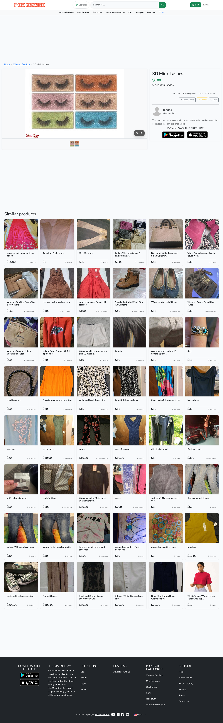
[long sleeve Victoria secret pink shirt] (93, 528)
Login (206, 4)
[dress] (129, 479)
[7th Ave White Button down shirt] (129, 577)
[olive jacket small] (165, 430)
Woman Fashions (66, 12)
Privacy (182, 689)
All (163, 12)
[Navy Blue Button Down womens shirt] (165, 577)
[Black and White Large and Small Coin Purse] (165, 234)
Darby (200, 93)
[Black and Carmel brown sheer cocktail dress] (93, 577)
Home (7, 64)
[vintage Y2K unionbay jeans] (21, 528)
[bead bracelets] (21, 381)
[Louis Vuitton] (57, 479)
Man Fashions (83, 12)
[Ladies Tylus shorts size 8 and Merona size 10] (129, 234)
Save (215, 99)
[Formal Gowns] (57, 577)
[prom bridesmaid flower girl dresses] (93, 283)
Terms (182, 695)
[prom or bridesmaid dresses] (57, 283)
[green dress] (57, 430)
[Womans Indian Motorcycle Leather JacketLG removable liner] (93, 479)
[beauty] (129, 332)
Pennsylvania (191, 93)
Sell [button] (197, 4)
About (83, 677)
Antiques (140, 12)
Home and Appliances (115, 12)
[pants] (93, 430)
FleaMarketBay (102, 714)
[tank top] (202, 528)
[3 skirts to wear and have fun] (57, 381)
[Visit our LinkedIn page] (127, 714)
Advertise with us (121, 671)
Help (181, 671)
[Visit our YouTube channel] (113, 714)
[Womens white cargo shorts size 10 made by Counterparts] (93, 332)
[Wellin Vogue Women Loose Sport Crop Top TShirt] (202, 577)
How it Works (185, 677)
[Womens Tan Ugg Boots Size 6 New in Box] (21, 283)
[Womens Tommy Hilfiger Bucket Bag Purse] (21, 332)
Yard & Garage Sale (155, 704)
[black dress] (202, 381)
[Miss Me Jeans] (93, 234)
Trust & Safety (186, 683)
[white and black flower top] (93, 381)
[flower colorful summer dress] (165, 381)
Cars (130, 12)
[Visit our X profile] (118, 714)
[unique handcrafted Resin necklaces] (129, 528)
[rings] (202, 332)
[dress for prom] (129, 430)
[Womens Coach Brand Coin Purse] (202, 283)
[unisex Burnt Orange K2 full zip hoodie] (57, 332)
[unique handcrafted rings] (165, 528)
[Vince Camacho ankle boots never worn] (202, 234)
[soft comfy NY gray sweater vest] (165, 479)
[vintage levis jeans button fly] (57, 528)
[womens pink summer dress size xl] (21, 234)
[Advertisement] (111, 39)
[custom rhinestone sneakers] (21, 577)
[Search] (162, 5)
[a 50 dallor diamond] (21, 479)
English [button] (140, 714)
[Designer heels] (202, 430)
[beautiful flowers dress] (129, 381)
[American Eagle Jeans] (57, 234)
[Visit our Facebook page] (123, 714)
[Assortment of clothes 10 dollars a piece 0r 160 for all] (165, 332)
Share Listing (188, 99)
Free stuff (151, 12)
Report (203, 99)
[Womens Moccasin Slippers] (165, 283)
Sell (82, 671)
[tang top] (21, 430)
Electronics (97, 12)
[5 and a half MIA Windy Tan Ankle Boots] (129, 283)
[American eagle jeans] (202, 479)
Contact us (184, 701)
